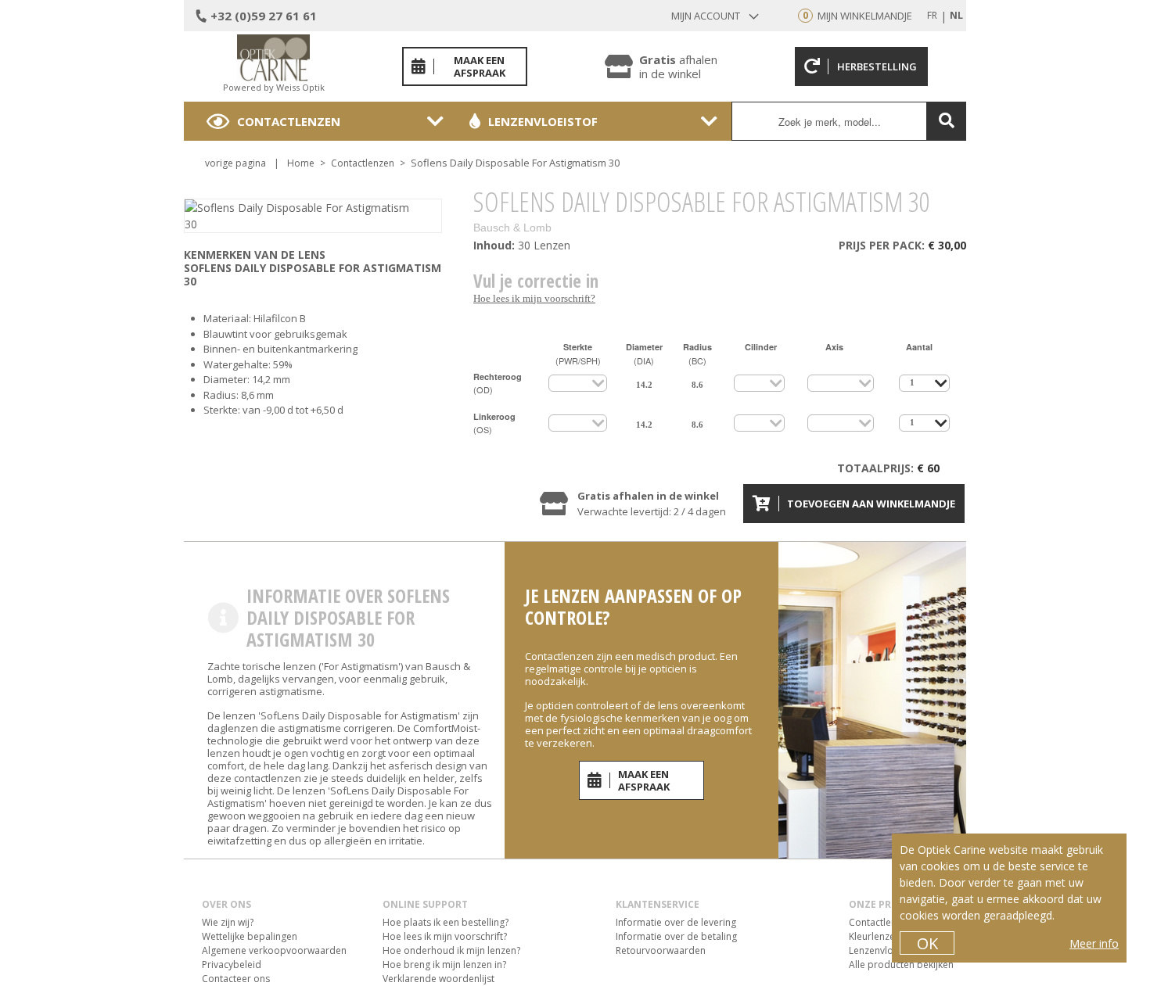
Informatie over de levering (676, 922)
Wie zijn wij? (227, 922)
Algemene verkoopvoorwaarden (274, 950)
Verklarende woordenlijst (438, 978)
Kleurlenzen (874, 936)
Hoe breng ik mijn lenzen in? (444, 964)
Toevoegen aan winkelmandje (871, 504)
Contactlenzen (288, 121)
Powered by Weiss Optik (274, 87)
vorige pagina (235, 163)
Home (300, 163)
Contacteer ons (236, 978)
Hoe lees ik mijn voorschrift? (534, 298)
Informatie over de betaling (676, 936)
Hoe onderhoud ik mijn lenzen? (451, 950)
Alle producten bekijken (901, 964)
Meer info (1094, 943)
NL (956, 15)
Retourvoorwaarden (661, 950)
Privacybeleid (231, 964)
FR (932, 15)
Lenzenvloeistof (543, 121)
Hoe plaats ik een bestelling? (446, 922)
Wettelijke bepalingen (249, 936)
